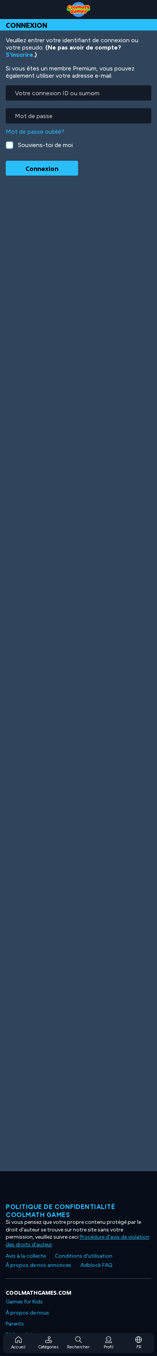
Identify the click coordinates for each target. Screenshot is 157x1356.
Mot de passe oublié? (35, 131)
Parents (15, 1324)
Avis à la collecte (26, 1256)
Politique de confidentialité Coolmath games (60, 1210)
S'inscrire (19, 54)
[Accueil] (78, 9)
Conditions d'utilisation (83, 1256)
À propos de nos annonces (38, 1265)
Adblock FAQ (96, 1265)
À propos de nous (27, 1313)
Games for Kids (24, 1301)
